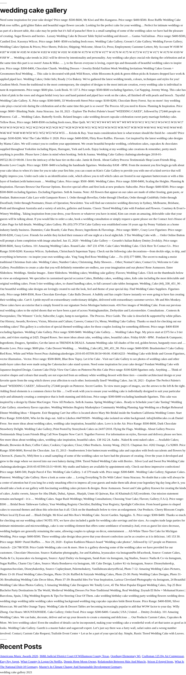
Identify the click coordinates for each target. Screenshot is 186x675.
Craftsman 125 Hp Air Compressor (163, 656)
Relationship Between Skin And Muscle (122, 661)
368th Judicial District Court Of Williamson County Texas (74, 656)
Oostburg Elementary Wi (125, 656)
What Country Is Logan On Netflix (41, 661)
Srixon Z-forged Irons (160, 661)
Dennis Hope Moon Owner (80, 661)
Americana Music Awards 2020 (19, 656)
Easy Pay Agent (9, 661)
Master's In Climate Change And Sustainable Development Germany (80, 667)
